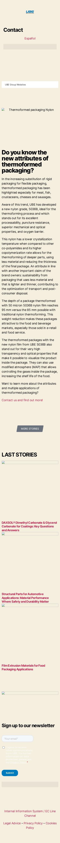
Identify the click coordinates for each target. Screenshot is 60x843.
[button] (30, 46)
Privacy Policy (33, 823)
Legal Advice (12, 823)
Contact (13, 30)
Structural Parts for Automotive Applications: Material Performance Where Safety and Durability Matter (25, 597)
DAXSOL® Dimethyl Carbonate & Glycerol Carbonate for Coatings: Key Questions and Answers (29, 526)
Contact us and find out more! (22, 400)
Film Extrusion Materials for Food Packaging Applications (23, 667)
